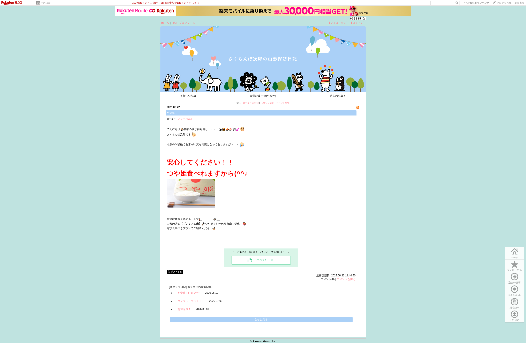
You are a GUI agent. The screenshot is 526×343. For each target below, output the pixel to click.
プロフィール (187, 22)
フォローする (514, 270)
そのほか (46, 2)
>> (476, 2)
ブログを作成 (504, 2)
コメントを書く (346, 279)
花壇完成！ (184, 309)
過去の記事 (514, 282)
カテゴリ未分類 (251, 103)
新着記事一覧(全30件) (263, 95)
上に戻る (514, 320)
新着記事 (514, 307)
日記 (174, 22)
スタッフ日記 (267, 103)
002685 (355, 18)
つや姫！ (172, 112)
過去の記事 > (338, 95)
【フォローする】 (338, 22)
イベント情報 (283, 103)
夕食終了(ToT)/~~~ (189, 292)
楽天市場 (519, 2)
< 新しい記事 (188, 95)
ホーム (165, 22)
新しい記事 (514, 295)
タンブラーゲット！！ (191, 301)
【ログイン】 (358, 22)
